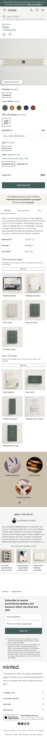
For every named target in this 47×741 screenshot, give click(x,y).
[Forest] (5, 108)
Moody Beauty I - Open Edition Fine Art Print (23, 568)
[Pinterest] (22, 723)
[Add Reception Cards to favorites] (20, 328)
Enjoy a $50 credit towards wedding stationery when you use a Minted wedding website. (23, 3)
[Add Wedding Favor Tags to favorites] (20, 424)
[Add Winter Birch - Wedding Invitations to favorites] (44, 550)
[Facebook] (19, 723)
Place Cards (30, 392)
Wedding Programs (10, 419)
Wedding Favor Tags (11, 446)
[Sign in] (31, 10)
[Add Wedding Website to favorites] (20, 275)
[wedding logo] (12, 10)
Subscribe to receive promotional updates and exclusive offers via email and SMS (21, 605)
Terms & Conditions (10, 730)
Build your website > (34, 4)
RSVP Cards (7, 323)
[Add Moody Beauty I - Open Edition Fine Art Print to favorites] (28, 550)
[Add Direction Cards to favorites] (42, 301)
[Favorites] (37, 10)
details (7, 211)
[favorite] (10, 34)
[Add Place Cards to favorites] (42, 371)
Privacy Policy (22, 730)
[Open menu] (5, 10)
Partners (7, 704)
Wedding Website (9, 296)
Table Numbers (8, 392)
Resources (8, 710)
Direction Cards (31, 323)
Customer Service (11, 699)
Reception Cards (9, 349)
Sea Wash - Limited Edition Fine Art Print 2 (6, 568)
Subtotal (6, 175)
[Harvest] (12, 108)
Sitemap (31, 730)
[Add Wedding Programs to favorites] (20, 398)
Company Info (9, 693)
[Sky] (26, 108)
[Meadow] (19, 108)
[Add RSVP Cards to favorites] (20, 301)
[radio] (6, 95)
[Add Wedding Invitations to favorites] (42, 275)
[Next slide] (45, 62)
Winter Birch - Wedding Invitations (39, 568)
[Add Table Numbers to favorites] (20, 371)
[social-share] (4, 34)
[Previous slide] (2, 62)
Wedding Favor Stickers (35, 419)
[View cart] (42, 10)
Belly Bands (17, 592)
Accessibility (39, 730)
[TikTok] (25, 723)
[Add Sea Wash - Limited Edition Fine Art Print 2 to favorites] (12, 550)
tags (39, 211)
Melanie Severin (10, 30)
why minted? (23, 211)
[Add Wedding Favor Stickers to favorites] (42, 398)
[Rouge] (33, 108)
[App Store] (11, 718)
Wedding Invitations (33, 296)
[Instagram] (28, 723)
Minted (5, 592)
